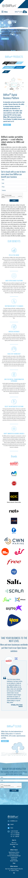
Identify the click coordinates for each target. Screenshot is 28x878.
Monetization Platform (14, 854)
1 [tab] (11, 50)
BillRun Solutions (14, 866)
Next (26, 106)
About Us (14, 840)
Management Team (14, 844)
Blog (14, 847)
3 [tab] (14, 50)
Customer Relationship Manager (14, 855)
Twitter (11, 828)
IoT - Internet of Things (14, 870)
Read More (5, 741)
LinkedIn (12, 824)
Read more (5, 37)
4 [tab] (16, 50)
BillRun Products (14, 850)
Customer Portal (14, 857)
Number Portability (14, 861)
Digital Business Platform (14, 852)
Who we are (14, 842)
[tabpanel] (14, 33)
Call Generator (14, 859)
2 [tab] (13, 50)
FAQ (14, 873)
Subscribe (14, 790)
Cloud (14, 863)
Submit (14, 200)
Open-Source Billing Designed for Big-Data (14, 869)
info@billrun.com (13, 821)
